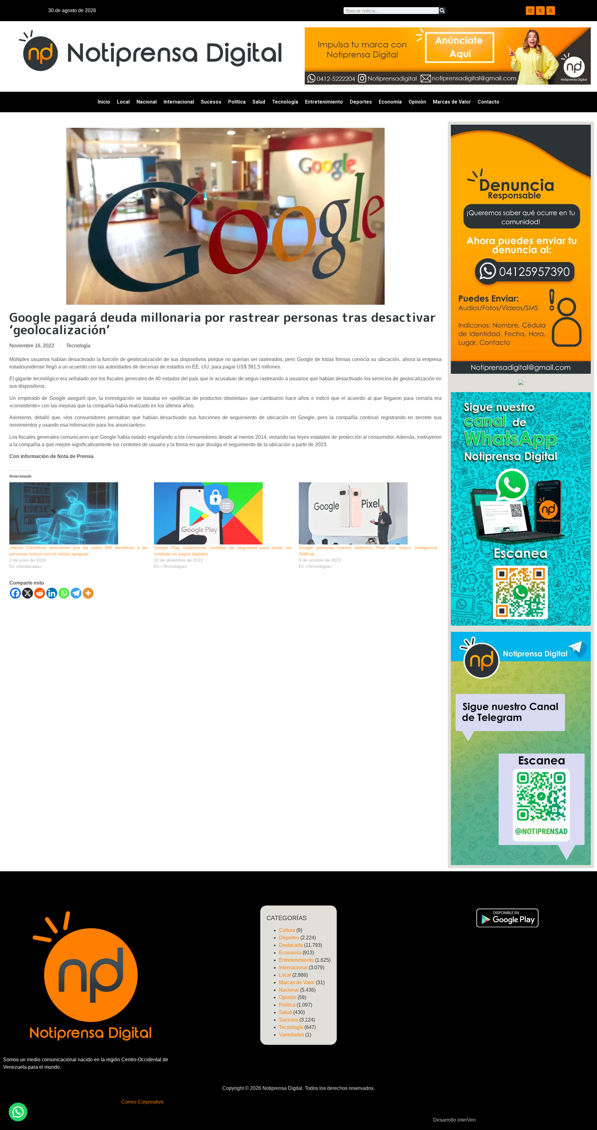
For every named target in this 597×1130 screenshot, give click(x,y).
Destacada (291, 945)
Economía (390, 102)
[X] (27, 593)
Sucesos (211, 102)
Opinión (417, 102)
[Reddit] (39, 593)
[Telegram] (76, 593)
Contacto (488, 102)
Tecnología (285, 102)
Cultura (287, 930)
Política (237, 102)
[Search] (442, 10)
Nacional (147, 102)
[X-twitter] (540, 10)
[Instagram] (530, 10)
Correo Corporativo (142, 1102)
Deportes (361, 102)
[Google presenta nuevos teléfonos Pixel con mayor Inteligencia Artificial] (368, 513)
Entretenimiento (324, 102)
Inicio (104, 102)
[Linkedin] (51, 593)
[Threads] (550, 10)
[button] (18, 1112)
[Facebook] (15, 593)
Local (123, 102)
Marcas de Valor (452, 102)
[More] (88, 593)
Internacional (179, 102)
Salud (258, 102)
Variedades (291, 1034)
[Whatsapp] (63, 593)
